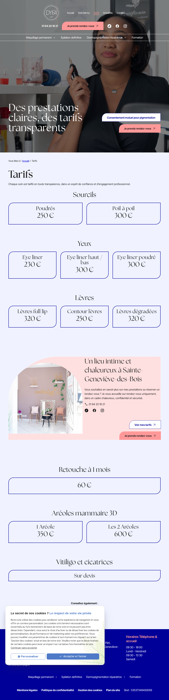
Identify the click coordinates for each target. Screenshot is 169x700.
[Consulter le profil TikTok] (109, 25)
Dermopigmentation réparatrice (105, 37)
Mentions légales (27, 690)
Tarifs (96, 12)
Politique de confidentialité (57, 690)
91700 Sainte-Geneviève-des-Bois (103, 647)
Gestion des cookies (90, 690)
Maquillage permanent (39, 37)
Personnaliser (29, 656)
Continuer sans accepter (24, 647)
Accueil (70, 12)
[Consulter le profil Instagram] (125, 26)
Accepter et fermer (74, 656)
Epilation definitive (71, 37)
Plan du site (113, 690)
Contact (121, 12)
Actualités (108, 12)
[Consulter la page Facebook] (117, 26)
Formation (137, 37)
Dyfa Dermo (84, 12)
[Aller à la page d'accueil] (52, 13)
